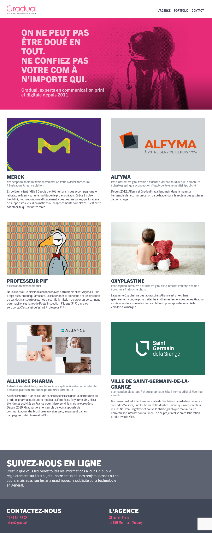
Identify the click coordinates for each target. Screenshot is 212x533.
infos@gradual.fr (18, 522)
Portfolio (181, 10)
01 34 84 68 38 (17, 517)
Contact (198, 10)
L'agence (164, 10)
